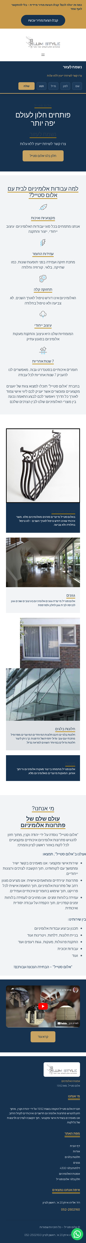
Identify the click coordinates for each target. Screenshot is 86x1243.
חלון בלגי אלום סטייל (43, 156)
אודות (76, 1151)
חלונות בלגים (72, 1157)
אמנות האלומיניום (69, 1174)
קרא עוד (43, 1036)
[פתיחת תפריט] (43, 54)
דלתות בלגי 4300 (70, 1168)
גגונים (76, 1162)
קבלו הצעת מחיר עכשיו (43, 20)
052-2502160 (70, 1209)
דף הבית (75, 1146)
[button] (77, 1234)
